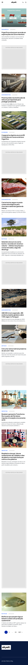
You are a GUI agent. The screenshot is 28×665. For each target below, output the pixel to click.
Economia (5, 132)
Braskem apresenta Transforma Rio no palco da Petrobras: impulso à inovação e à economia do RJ (13, 417)
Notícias (4, 239)
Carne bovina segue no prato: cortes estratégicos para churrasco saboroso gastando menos (12, 205)
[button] (2, 2)
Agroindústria (6, 94)
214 (15, 632)
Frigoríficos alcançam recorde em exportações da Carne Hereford (14, 33)
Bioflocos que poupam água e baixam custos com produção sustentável (12, 619)
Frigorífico (5, 29)
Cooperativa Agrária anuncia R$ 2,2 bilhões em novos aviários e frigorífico (13, 137)
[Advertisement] (14, 59)
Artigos (4, 345)
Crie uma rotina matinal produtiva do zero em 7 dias (14, 350)
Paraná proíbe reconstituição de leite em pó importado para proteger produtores (13, 100)
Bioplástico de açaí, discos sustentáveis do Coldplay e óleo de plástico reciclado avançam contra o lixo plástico (13, 456)
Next (20, 632)
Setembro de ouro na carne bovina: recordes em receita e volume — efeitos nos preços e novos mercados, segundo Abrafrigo (12, 246)
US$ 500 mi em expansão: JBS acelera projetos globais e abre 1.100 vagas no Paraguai (13, 315)
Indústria (4, 411)
